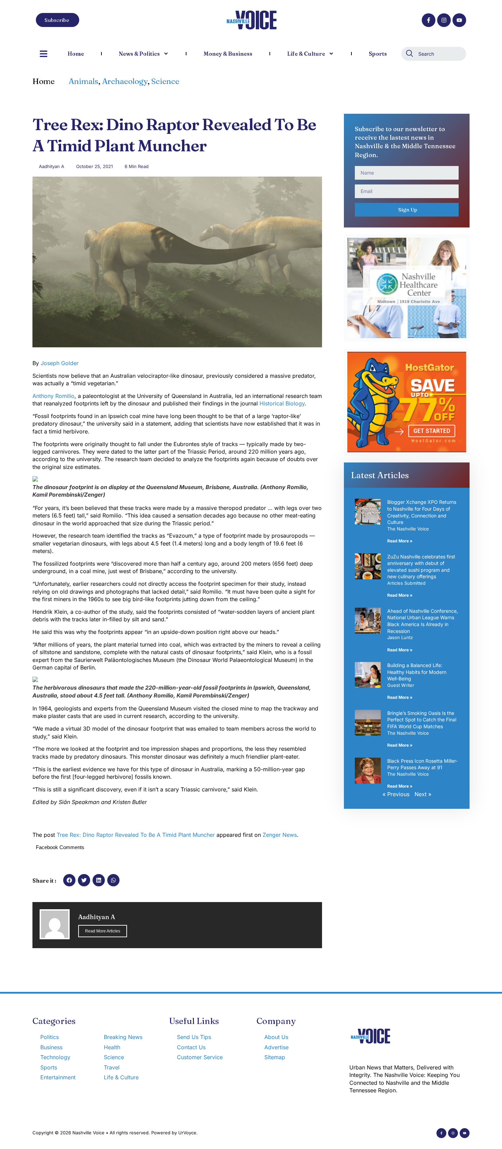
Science (165, 81)
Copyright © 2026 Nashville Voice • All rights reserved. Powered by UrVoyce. (115, 1132)
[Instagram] (444, 20)
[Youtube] (459, 20)
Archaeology (125, 81)
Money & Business (228, 53)
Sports (378, 53)
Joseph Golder (60, 363)
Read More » (400, 540)
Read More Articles (102, 931)
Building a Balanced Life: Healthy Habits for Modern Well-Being (416, 671)
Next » (423, 794)
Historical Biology (282, 403)
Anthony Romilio (53, 395)
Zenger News (280, 834)
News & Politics (139, 53)
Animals (83, 81)
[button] (69, 880)
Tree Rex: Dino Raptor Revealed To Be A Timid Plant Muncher (136, 834)
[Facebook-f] (428, 20)
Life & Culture (306, 53)
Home (76, 53)
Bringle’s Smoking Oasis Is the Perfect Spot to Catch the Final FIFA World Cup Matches (421, 719)
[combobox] (433, 54)
